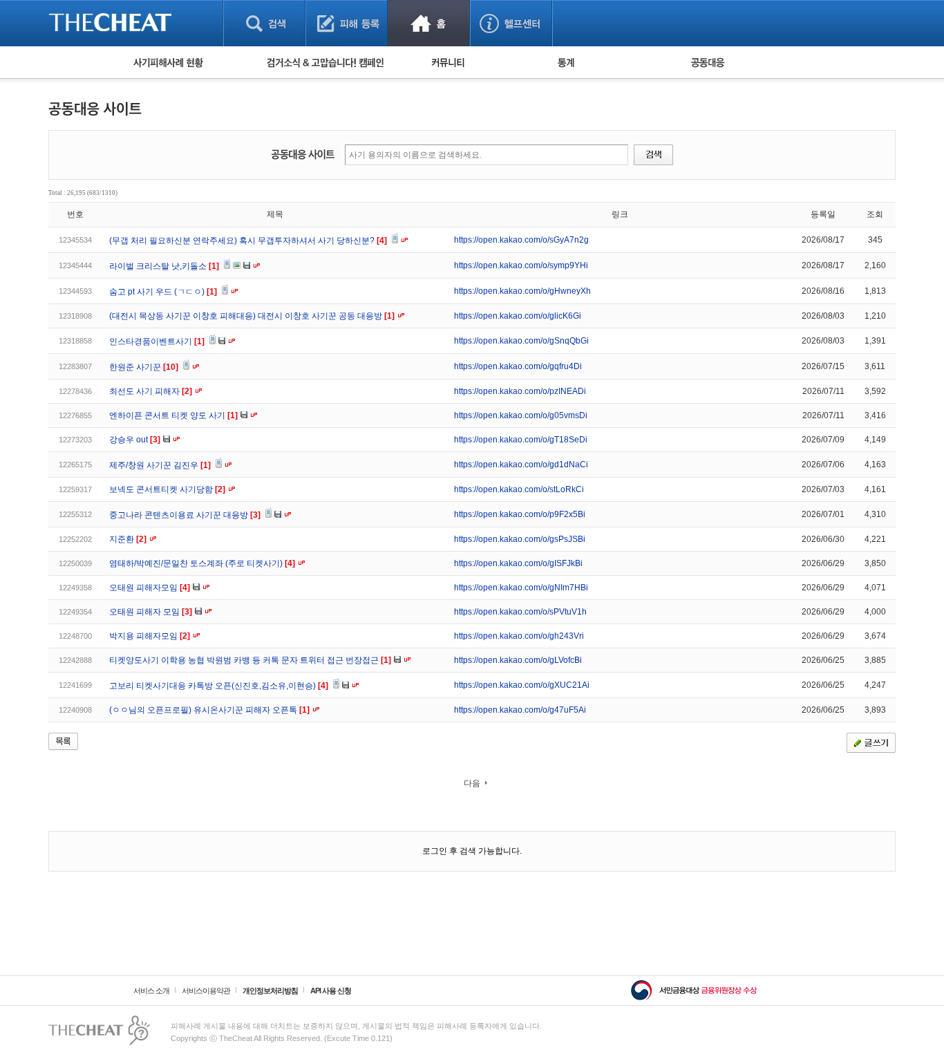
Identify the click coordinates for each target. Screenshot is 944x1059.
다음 (472, 783)
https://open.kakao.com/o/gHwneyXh (522, 291)
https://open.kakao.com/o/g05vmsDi (520, 415)
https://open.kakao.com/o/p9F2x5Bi (519, 514)
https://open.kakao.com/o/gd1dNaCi (521, 464)
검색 (264, 23)
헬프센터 (511, 23)
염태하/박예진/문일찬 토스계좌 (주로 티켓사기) (202, 563)
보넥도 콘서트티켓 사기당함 (167, 489)
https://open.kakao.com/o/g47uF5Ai (520, 710)
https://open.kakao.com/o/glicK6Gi (517, 316)
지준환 (128, 539)
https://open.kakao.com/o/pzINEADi (520, 391)
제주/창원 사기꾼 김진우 (160, 465)
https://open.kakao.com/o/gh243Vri (519, 636)
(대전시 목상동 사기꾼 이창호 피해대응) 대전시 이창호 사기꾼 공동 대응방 (252, 316)
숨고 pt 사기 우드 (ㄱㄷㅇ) (163, 292)
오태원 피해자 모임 (150, 612)
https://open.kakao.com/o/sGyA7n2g (521, 240)
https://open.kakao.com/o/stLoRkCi (519, 489)
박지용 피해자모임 (149, 636)
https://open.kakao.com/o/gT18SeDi (520, 439)
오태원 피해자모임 (149, 587)
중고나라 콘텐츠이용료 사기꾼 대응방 (185, 515)
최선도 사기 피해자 (150, 391)
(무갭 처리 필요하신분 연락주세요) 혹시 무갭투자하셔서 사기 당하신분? (248, 240)
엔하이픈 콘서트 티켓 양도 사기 (173, 415)
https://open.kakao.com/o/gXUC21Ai (521, 685)
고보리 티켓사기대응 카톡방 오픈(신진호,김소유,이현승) (218, 686)
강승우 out (134, 439)
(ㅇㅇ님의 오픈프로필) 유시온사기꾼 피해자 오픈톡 (209, 710)
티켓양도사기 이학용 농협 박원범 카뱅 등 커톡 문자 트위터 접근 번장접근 (250, 660)
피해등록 (346, 23)
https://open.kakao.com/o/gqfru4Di (518, 366)
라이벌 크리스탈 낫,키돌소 (164, 266)
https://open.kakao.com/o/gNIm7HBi (521, 587)
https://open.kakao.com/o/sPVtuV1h (520, 612)
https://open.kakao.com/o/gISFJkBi (518, 563)
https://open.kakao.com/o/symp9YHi (521, 265)
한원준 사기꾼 (143, 367)
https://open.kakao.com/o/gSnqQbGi (521, 341)
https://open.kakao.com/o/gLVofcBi (518, 660)
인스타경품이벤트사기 (157, 341)
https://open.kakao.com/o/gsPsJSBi (519, 539)
